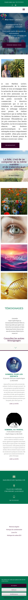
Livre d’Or (14, 545)
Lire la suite (17, 416)
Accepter (14, 585)
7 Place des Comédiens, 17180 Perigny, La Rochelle (14, 503)
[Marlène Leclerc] (3, 9)
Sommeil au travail (14, 442)
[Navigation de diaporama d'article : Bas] (11, 360)
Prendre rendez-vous (16, 44)
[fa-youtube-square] (15, 5)
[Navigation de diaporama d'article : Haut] (15, 360)
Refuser (14, 590)
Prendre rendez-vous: (10, 2)
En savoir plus (12, 144)
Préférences (14, 594)
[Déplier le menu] (24, 9)
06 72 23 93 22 (19, 2)
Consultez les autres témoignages (14, 352)
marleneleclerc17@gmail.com (14, 493)
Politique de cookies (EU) (14, 548)
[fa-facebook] (12, 5)
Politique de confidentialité (18, 597)
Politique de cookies (8, 597)
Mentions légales (14, 539)
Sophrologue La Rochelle (14, 447)
